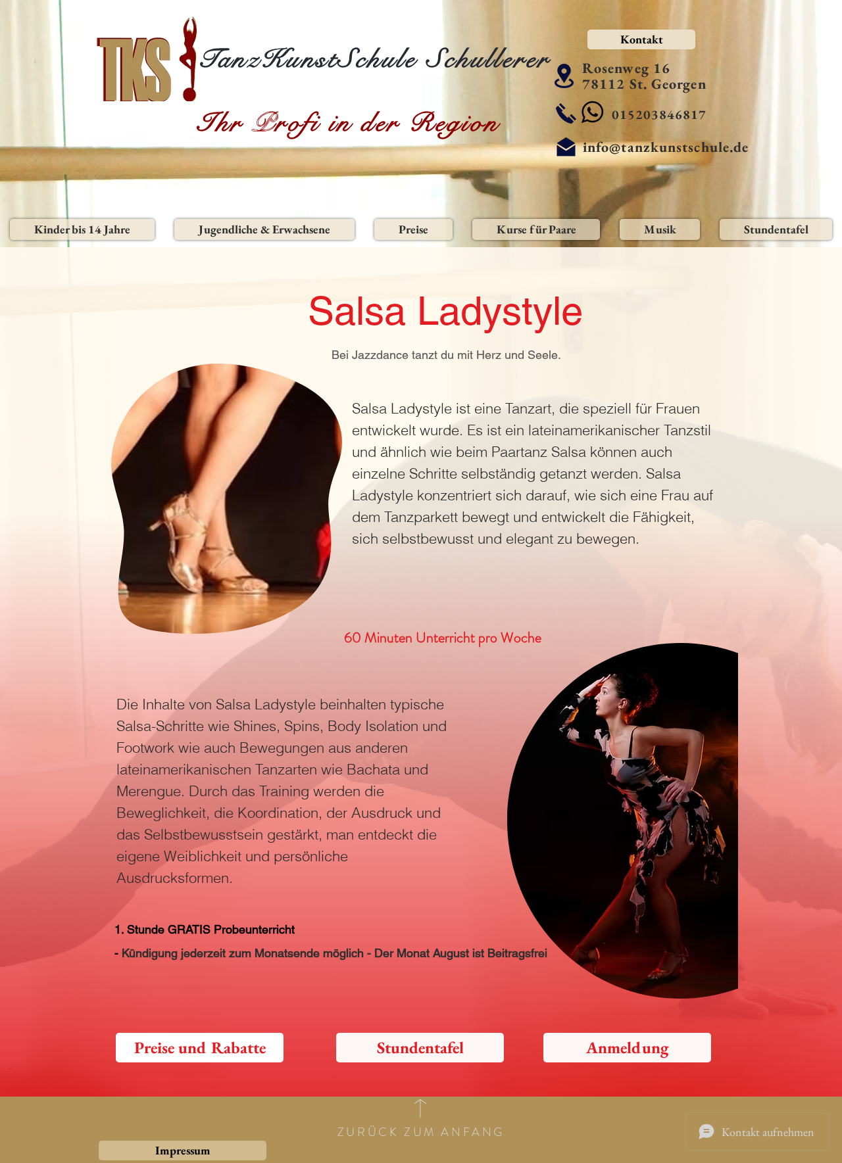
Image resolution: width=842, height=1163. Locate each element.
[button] (82, 229)
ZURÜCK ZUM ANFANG (421, 1132)
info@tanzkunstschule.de (666, 146)
